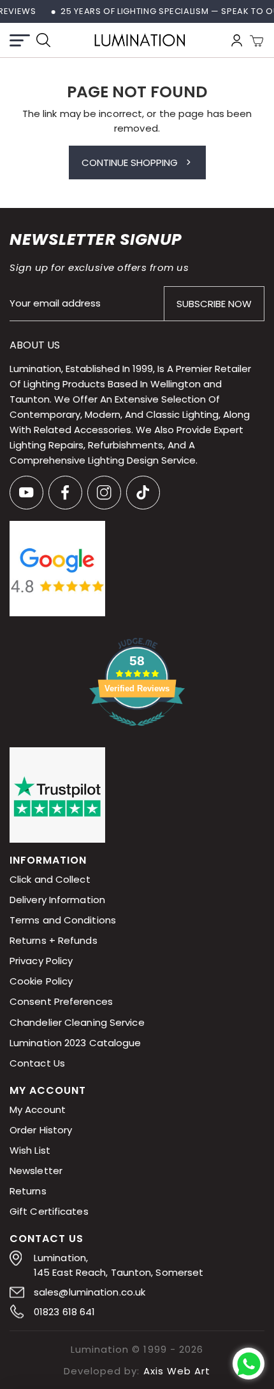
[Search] (43, 40)
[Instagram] (104, 492)
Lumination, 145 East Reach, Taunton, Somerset (118, 1265)
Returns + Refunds (53, 941)
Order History (41, 1130)
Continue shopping (130, 162)
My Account (38, 1109)
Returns (28, 1191)
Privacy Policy (41, 961)
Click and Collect (50, 880)
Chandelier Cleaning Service (77, 1022)
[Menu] (20, 40)
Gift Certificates (49, 1211)
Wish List (30, 1150)
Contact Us (37, 1063)
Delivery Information (57, 900)
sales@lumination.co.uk (89, 1292)
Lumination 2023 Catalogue (75, 1042)
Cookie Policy (41, 981)
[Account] (236, 40)
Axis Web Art (176, 1371)
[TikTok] (143, 492)
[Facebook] (65, 492)
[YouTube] (26, 492)
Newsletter (36, 1170)
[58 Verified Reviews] (137, 732)
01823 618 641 (64, 1311)
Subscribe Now (214, 303)
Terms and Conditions (63, 920)
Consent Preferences (61, 1002)
